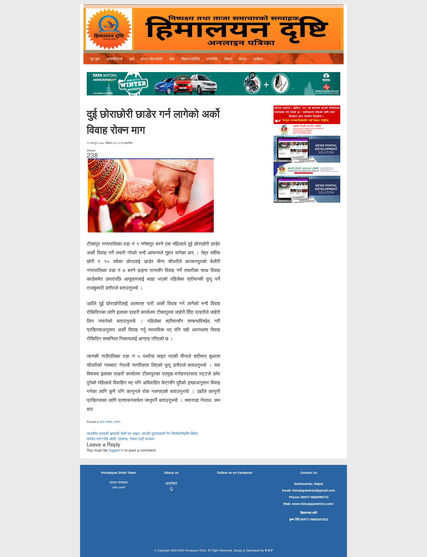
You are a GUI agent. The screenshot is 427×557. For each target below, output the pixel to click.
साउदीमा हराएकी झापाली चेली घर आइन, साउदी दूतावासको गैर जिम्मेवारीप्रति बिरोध (142, 433)
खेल (172, 58)
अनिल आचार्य (118, 487)
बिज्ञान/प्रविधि (190, 58)
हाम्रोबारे (171, 483)
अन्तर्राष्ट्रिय (114, 58)
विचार (228, 58)
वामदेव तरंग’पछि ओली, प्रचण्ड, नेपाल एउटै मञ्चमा (120, 438)
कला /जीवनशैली (152, 58)
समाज (243, 58)
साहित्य (258, 58)
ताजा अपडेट (106, 422)
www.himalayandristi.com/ (313, 504)
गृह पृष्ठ (95, 58)
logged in (116, 450)
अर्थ (131, 58)
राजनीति (212, 58)
